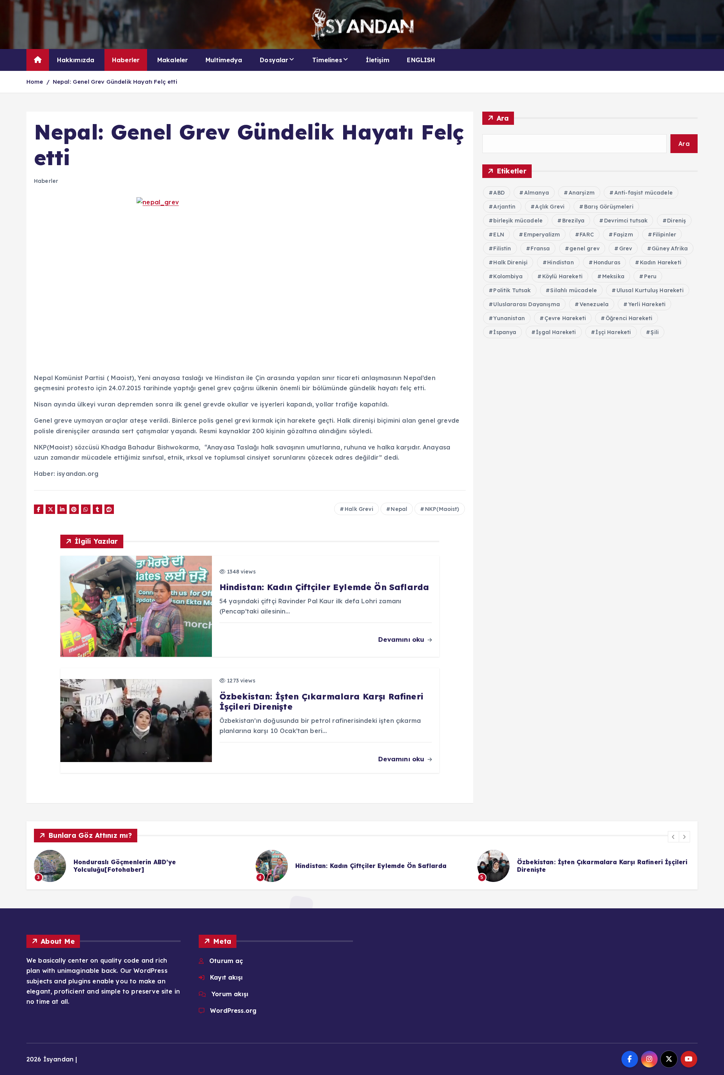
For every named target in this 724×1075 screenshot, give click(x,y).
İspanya (504, 332)
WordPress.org (233, 1010)
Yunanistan (509, 318)
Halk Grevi (359, 509)
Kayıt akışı (226, 977)
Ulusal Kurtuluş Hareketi (650, 290)
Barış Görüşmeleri (609, 206)
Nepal (399, 509)
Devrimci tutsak (625, 220)
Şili (654, 332)
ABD (498, 192)
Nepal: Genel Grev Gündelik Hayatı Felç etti (115, 81)
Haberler (126, 60)
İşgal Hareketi (556, 332)
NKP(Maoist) (442, 509)
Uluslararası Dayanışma (526, 304)
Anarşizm (582, 192)
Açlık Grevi (549, 206)
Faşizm (623, 234)
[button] (673, 836)
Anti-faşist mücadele (643, 192)
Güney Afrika (670, 248)
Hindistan (560, 262)
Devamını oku (402, 639)
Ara (503, 118)
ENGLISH (421, 60)
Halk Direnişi (510, 262)
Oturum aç (226, 961)
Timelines (327, 60)
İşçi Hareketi (613, 332)
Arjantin (504, 206)
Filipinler (664, 234)
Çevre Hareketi (565, 318)
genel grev (584, 248)
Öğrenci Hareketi (629, 318)
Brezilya (573, 220)
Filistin (502, 248)
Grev (625, 248)
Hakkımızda (76, 60)
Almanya (536, 192)
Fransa (540, 248)
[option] (248, 866)
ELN (498, 234)
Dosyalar (274, 60)
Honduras (607, 262)
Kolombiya (507, 276)
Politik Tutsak (512, 290)
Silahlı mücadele (573, 290)
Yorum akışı (230, 994)
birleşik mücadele (518, 220)
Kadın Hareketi (660, 262)
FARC (587, 234)
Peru (650, 276)
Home (34, 81)
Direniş (676, 220)
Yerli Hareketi (647, 304)
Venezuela (594, 304)
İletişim (377, 60)
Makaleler (172, 60)
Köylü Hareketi (562, 276)
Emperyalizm (542, 234)
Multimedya (224, 60)
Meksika (613, 276)
